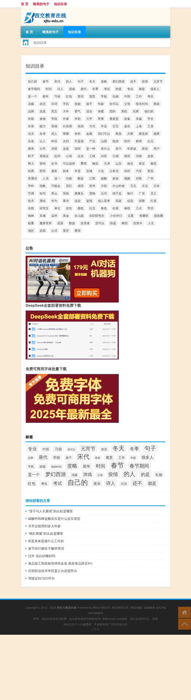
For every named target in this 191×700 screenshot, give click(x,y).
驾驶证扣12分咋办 (41, 578)
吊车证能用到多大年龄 (44, 526)
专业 (130, 88)
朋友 (54, 171)
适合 (89, 111)
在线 (31, 208)
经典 (31, 171)
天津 (107, 163)
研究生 (44, 208)
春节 (46, 81)
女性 (69, 208)
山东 (119, 163)
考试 (107, 88)
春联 (127, 208)
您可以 (99, 223)
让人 (43, 141)
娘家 (156, 133)
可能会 (55, 185)
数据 (72, 223)
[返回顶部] (183, 623)
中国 (127, 96)
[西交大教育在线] (45, 9)
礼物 (116, 96)
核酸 (104, 178)
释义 (31, 163)
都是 (142, 88)
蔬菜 (60, 223)
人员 (46, 178)
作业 (104, 126)
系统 (124, 111)
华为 (54, 200)
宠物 (92, 193)
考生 (150, 96)
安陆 (66, 193)
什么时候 (119, 185)
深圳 (78, 148)
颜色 (81, 208)
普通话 (32, 178)
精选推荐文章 (120, 607)
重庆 (66, 230)
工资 (150, 126)
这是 (66, 148)
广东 (142, 193)
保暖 (101, 111)
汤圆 (31, 103)
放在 (130, 163)
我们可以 (104, 133)
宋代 (57, 81)
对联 (139, 178)
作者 (66, 118)
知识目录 (60, 3)
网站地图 (136, 607)
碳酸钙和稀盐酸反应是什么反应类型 (54, 518)
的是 (119, 88)
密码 (43, 163)
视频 (127, 178)
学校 (104, 96)
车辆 (43, 215)
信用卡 (137, 223)
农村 (127, 171)
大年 (66, 111)
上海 (139, 126)
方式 (92, 126)
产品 (92, 141)
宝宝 (116, 126)
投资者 (85, 223)
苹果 (101, 118)
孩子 (89, 103)
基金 (66, 215)
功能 (69, 178)
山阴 (104, 141)
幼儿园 (79, 215)
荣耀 (66, 133)
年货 (78, 171)
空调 (31, 193)
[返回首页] (183, 612)
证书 (54, 163)
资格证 (44, 156)
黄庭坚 (114, 118)
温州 (54, 215)
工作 (139, 96)
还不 (133, 81)
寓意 (92, 96)
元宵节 (158, 81)
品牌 (31, 111)
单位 (57, 208)
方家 (130, 133)
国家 (142, 200)
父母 (127, 103)
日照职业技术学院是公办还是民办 (52, 570)
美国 (81, 126)
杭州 (57, 156)
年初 (78, 118)
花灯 (69, 185)
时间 (49, 88)
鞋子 (31, 156)
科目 (54, 141)
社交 (92, 208)
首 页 (24, 3)
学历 (150, 208)
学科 (31, 185)
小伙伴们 (116, 215)
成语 (81, 185)
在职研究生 (96, 215)
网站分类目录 (101, 607)
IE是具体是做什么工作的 (46, 540)
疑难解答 (149, 607)
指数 (43, 185)
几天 (139, 208)
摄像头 (79, 193)
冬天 (92, 81)
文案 (131, 215)
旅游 (116, 178)
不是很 (79, 141)
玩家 (136, 111)
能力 (43, 126)
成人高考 (104, 200)
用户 (156, 148)
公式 (54, 230)
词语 (54, 148)
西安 (43, 171)
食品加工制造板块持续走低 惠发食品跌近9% (60, 563)
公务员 (114, 171)
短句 (43, 193)
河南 (139, 156)
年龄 (101, 103)
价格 (31, 118)
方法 (145, 185)
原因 (43, 230)
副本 (66, 171)
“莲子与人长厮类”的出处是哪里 (50, 511)
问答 (104, 156)
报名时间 (142, 103)
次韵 (66, 141)
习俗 (57, 96)
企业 (81, 156)
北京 (31, 133)
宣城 (89, 171)
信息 (130, 200)
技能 (78, 103)
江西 (92, 178)
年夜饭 (131, 148)
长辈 (31, 126)
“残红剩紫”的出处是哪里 (45, 533)
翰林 (31, 215)
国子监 (117, 193)
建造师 (143, 133)
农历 (43, 103)
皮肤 (150, 156)
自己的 (32, 81)
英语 (81, 96)
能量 (31, 223)
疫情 (145, 81)
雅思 (153, 163)
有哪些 (143, 215)
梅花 (95, 163)
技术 (31, 200)
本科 (78, 133)
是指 (89, 200)
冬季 (95, 88)
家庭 (156, 103)
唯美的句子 (41, 3)
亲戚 (139, 118)
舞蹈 (125, 223)
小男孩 (95, 629)
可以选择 (69, 163)
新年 (46, 96)
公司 (43, 148)
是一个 (32, 96)
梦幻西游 (119, 81)
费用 (84, 163)
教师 (139, 141)
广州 (150, 178)
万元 (133, 185)
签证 (142, 163)
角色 (104, 208)
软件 (127, 141)
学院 (54, 118)
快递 (113, 223)
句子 (81, 81)
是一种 (90, 148)
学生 (150, 118)
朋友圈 (158, 215)
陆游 (116, 141)
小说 (101, 171)
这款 (78, 200)
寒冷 (66, 200)
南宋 (31, 148)
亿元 (150, 141)
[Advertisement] (95, 667)
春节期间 (34, 88)
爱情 (78, 230)
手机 (66, 103)
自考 (43, 133)
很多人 (155, 88)
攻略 (104, 81)
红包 (69, 96)
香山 (54, 193)
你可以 (114, 103)
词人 (54, 133)
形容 (145, 148)
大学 (89, 118)
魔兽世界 (46, 223)
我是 (119, 200)
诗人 (60, 88)
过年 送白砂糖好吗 (41, 555)
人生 (151, 223)
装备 (127, 118)
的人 (69, 81)
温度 (43, 111)
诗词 (54, 103)
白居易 (67, 126)
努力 (119, 148)
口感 (116, 156)
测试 (43, 200)
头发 (31, 141)
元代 (104, 193)
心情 (69, 156)
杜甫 (116, 208)
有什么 (105, 148)
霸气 (78, 111)
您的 (112, 111)
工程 (92, 156)
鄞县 (81, 178)
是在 (127, 126)
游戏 (72, 88)
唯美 (119, 133)
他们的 (148, 111)
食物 (43, 118)
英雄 (54, 126)
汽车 (139, 171)
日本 (156, 185)
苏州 (92, 185)
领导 (127, 156)
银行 (130, 193)
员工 (153, 193)
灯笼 (153, 200)
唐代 (84, 88)
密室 (150, 171)
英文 (54, 111)
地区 (31, 230)
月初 (104, 185)
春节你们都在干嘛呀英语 (46, 548)
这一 (57, 178)
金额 (89, 133)
